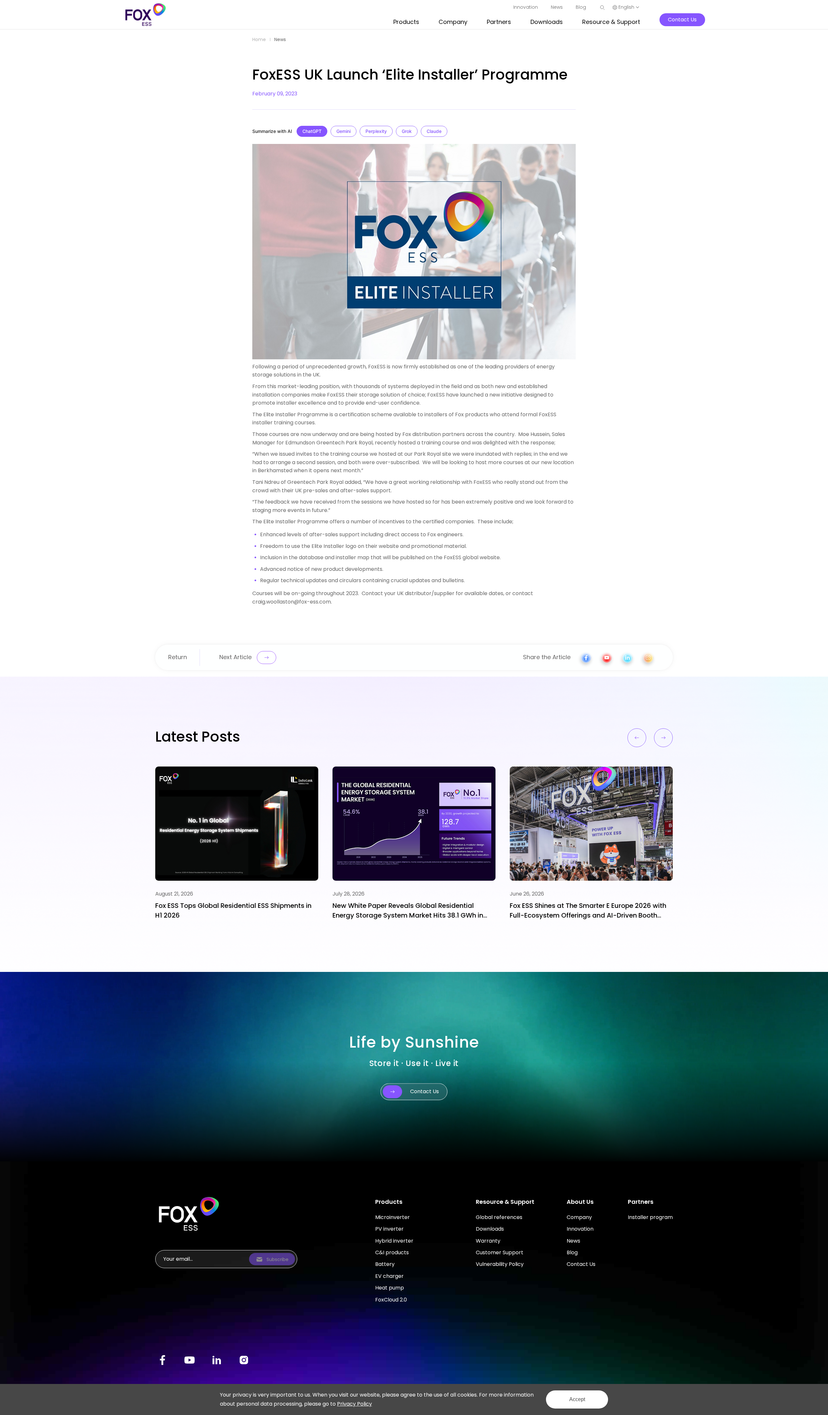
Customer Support (499, 1252)
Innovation (580, 1229)
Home (259, 39)
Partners (640, 1202)
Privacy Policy (354, 1404)
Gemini (343, 131)
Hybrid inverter (394, 1241)
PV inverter (389, 1229)
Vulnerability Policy (500, 1264)
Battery (385, 1264)
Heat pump (389, 1287)
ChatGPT (311, 131)
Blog (572, 1252)
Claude (434, 131)
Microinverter (392, 1217)
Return (177, 657)
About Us (580, 1202)
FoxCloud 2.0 (391, 1299)
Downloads (490, 1229)
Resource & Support (505, 1202)
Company (579, 1217)
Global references (499, 1217)
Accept (577, 1399)
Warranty (488, 1241)
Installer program (650, 1217)
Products (388, 1202)
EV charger (389, 1276)
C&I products (392, 1252)
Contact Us (581, 1264)
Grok (407, 131)
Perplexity (376, 131)
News (280, 39)
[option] (236, 843)
